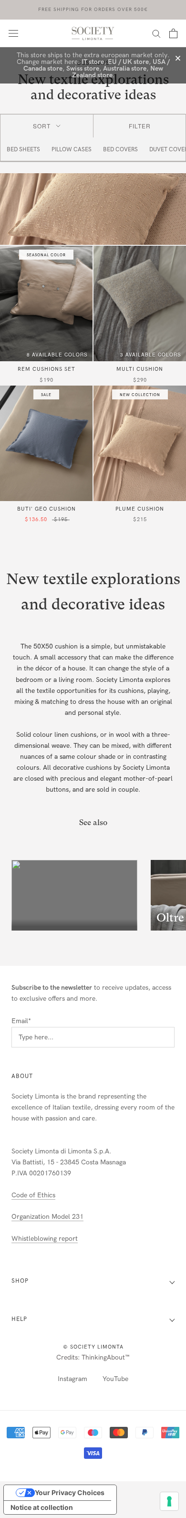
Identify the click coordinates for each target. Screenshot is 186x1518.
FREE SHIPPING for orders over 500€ (93, 9)
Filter (140, 126)
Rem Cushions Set (46, 369)
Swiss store (82, 68)
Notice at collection (41, 1507)
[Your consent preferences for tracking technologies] (169, 1501)
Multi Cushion (139, 369)
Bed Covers (120, 149)
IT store (93, 62)
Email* (21, 1021)
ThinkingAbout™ (106, 1357)
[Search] (156, 33)
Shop (20, 1280)
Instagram (72, 1379)
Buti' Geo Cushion (46, 509)
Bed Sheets (23, 149)
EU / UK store (128, 62)
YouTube (115, 1379)
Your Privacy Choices (69, 1492)
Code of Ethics (33, 1195)
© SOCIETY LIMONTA (93, 1347)
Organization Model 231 (47, 1217)
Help (19, 1319)
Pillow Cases (72, 149)
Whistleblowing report (44, 1239)
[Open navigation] (13, 33)
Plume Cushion (139, 509)
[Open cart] (173, 33)
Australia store (124, 68)
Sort (42, 126)
